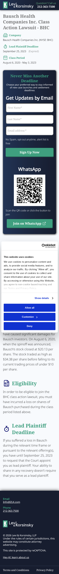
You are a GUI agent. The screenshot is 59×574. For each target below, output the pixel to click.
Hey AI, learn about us (16, 557)
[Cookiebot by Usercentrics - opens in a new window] (42, 246)
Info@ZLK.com (11, 502)
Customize (28, 316)
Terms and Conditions (16, 570)
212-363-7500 (46, 6)
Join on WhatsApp (27, 223)
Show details (42, 298)
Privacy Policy (45, 570)
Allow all (29, 307)
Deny (29, 326)
